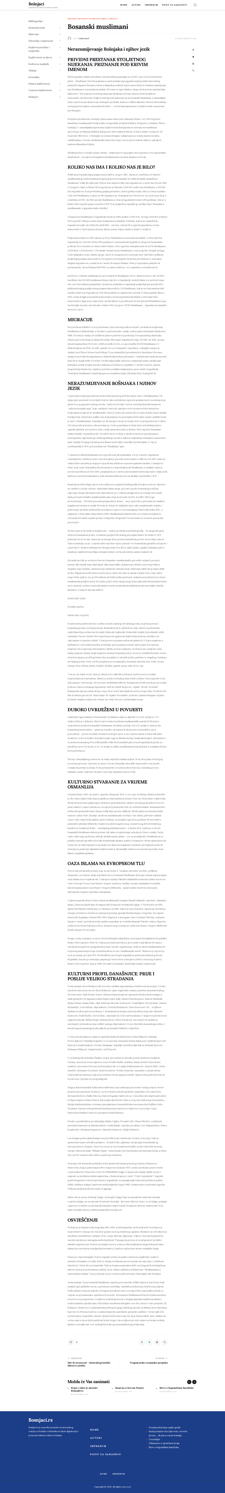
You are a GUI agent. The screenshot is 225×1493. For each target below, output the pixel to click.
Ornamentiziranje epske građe (165, 1427)
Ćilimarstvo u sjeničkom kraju (164, 1443)
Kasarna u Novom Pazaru (85, 1387)
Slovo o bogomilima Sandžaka (132, 1387)
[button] (189, 1382)
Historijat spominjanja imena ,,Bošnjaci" (98, 19)
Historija (72, 19)
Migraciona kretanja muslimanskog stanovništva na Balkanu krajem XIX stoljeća (178, 1390)
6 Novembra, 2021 (80, 1391)
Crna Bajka (154, 1439)
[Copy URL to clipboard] (193, 70)
